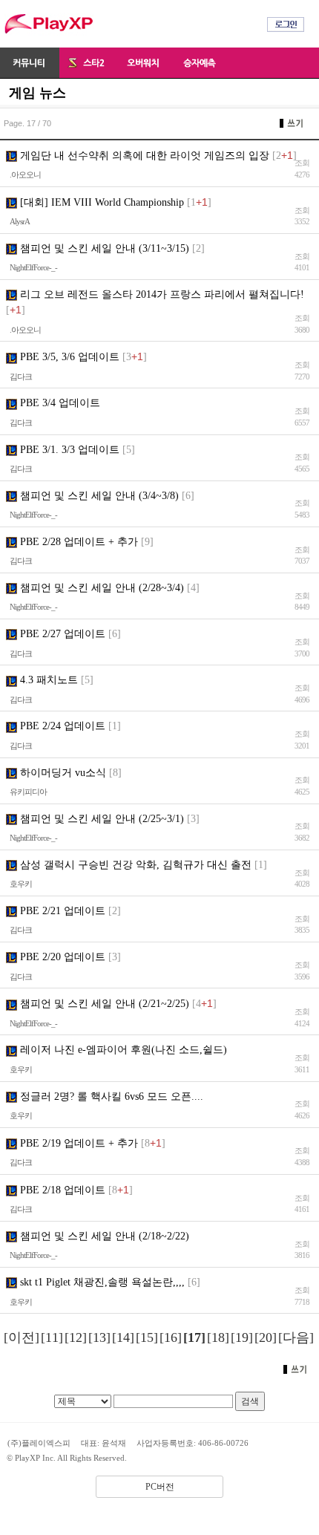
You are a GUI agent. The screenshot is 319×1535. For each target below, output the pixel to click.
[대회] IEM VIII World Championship (100, 202)
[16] (171, 1337)
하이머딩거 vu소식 (61, 772)
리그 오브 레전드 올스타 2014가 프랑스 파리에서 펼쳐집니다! (160, 294)
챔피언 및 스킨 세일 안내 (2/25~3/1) (100, 818)
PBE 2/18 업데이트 (61, 1190)
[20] (265, 1337)
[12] (76, 1337)
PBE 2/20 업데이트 (61, 956)
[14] (123, 1337)
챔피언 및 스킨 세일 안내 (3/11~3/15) (103, 248)
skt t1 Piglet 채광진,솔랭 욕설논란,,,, (101, 1282)
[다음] (296, 1337)
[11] (52, 1337)
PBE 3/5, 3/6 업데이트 (68, 356)
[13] (99, 1337)
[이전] (21, 1337)
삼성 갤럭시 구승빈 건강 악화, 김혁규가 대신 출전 (134, 864)
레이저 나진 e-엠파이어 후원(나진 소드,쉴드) (122, 1049)
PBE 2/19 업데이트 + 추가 (77, 1143)
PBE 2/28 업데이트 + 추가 (77, 541)
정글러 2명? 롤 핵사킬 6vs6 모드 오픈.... (110, 1096)
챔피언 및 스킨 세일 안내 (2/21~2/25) (103, 1003)
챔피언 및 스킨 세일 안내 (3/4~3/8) (98, 495)
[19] (242, 1337)
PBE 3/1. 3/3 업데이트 (68, 449)
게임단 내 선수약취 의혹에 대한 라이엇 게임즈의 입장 (143, 155)
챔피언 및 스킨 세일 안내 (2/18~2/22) (103, 1236)
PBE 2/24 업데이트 (61, 725)
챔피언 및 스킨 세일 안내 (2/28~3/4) (100, 587)
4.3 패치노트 (47, 679)
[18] (218, 1337)
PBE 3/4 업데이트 (58, 402)
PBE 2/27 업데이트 (61, 633)
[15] (147, 1337)
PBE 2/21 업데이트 (61, 910)
